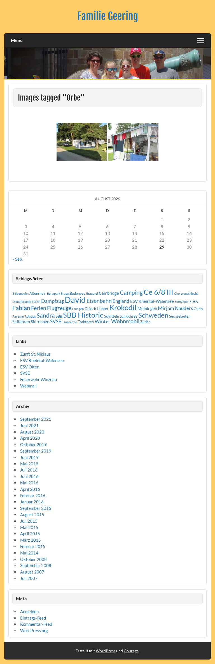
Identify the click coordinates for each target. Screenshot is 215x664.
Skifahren (21, 321)
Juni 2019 (29, 457)
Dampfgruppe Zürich (26, 301)
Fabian (21, 307)
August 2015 (32, 514)
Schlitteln (111, 316)
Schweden (153, 315)
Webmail (28, 385)
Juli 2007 (29, 578)
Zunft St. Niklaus (35, 353)
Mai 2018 (29, 463)
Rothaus (30, 316)
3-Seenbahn (20, 293)
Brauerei (92, 293)
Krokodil (123, 307)
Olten (198, 308)
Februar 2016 (32, 495)
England (121, 301)
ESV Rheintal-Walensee (152, 301)
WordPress (105, 650)
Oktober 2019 (33, 444)
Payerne (18, 316)
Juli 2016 (29, 469)
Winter (102, 321)
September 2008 (35, 565)
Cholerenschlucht (186, 293)
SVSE (55, 321)
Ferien (38, 307)
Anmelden (29, 611)
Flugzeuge (59, 308)
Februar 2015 (32, 546)
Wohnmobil (125, 321)
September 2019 (35, 450)
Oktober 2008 (33, 559)
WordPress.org (34, 630)
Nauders (184, 308)
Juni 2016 (29, 476)
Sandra (46, 315)
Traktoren (86, 322)
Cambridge (109, 293)
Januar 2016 (32, 501)
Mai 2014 (29, 552)
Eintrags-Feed (33, 617)
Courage (131, 650)
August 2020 (32, 431)
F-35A (194, 301)
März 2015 (30, 539)
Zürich (145, 322)
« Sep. (17, 258)
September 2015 (35, 508)
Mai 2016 (29, 482)
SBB (59, 316)
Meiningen (147, 308)
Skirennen (40, 321)
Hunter (102, 308)
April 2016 (30, 489)
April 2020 (30, 438)
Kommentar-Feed (36, 624)
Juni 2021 (29, 425)
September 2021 (35, 419)
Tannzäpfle (69, 322)
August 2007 (32, 571)
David (75, 299)
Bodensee (77, 293)
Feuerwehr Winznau (38, 379)
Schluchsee (128, 316)
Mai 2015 (29, 527)
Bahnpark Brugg (58, 293)
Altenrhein (37, 293)
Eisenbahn (99, 300)
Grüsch (90, 308)
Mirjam (166, 308)
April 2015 (30, 533)
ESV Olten (29, 366)
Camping (131, 292)
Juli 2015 (29, 520)
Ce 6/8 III (158, 291)
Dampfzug (52, 301)
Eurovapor (182, 301)
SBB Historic (83, 314)
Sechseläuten (179, 316)
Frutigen (78, 309)
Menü (17, 40)
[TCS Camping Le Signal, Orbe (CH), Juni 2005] (82, 142)
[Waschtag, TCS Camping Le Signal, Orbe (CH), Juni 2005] (133, 142)
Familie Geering (107, 16)
